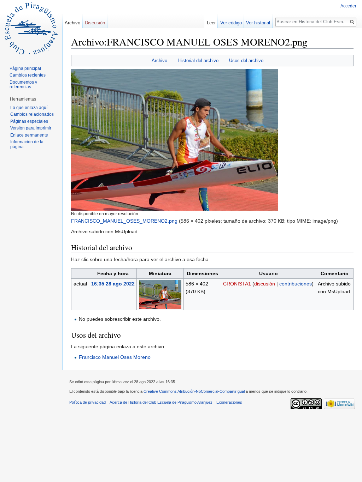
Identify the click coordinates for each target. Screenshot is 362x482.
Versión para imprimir (30, 128)
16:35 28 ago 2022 (113, 284)
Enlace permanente (29, 135)
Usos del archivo (246, 60)
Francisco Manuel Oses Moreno (115, 357)
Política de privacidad (87, 402)
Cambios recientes (28, 75)
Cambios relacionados (32, 114)
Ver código (231, 22)
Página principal (25, 68)
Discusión (95, 22)
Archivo (159, 60)
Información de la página (26, 144)
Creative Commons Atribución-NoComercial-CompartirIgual (194, 391)
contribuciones (295, 284)
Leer (211, 22)
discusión (264, 284)
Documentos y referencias (23, 85)
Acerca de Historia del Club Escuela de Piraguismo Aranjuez (161, 402)
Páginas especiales (29, 121)
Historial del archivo (198, 60)
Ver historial (258, 22)
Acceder (348, 6)
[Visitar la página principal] (31, 28)
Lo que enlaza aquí (28, 107)
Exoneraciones (229, 402)
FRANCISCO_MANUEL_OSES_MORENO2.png (124, 221)
